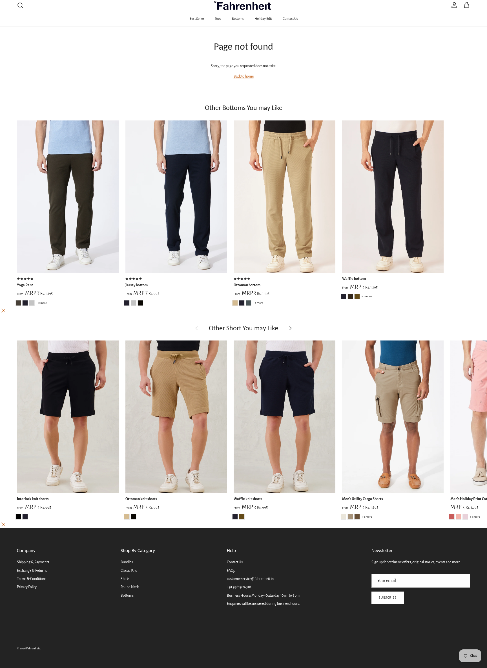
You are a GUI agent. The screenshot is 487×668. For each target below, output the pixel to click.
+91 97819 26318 (239, 587)
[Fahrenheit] (243, 5)
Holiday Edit (263, 19)
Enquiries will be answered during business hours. (263, 604)
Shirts (125, 579)
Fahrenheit (33, 648)
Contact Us (290, 19)
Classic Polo (129, 571)
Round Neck (130, 587)
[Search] (20, 5)
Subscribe (388, 597)
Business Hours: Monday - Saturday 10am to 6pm (263, 595)
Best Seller (196, 19)
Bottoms (238, 19)
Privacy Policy (27, 587)
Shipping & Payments (33, 562)
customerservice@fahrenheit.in (250, 579)
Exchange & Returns (32, 571)
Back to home (244, 76)
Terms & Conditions (31, 579)
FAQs (231, 571)
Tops (218, 19)
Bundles (127, 562)
